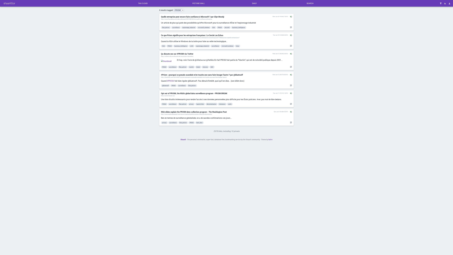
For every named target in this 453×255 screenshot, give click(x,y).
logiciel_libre (200, 104)
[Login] (449, 3)
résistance (222, 104)
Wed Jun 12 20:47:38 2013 (280, 74)
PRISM (179, 10)
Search (310, 3)
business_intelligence (238, 27)
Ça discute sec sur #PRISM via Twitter (177, 54)
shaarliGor (9, 3)
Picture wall (198, 3)
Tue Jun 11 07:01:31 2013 (280, 93)
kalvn (270, 139)
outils (229, 104)
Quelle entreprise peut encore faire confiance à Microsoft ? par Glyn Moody (192, 17)
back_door (199, 122)
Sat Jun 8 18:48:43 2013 (281, 112)
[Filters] (441, 3)
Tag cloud (143, 3)
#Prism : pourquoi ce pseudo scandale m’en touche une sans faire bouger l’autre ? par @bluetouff (202, 75)
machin (191, 67)
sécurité (227, 27)
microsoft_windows (204, 27)
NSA (213, 27)
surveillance (176, 27)
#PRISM (170, 81)
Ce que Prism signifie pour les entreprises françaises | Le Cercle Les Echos (192, 35)
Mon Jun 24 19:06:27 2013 (280, 16)
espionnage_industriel (188, 27)
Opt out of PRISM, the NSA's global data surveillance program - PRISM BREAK (194, 93)
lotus (237, 46)
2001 (212, 67)
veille (191, 46)
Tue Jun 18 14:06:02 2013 (280, 35)
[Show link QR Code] (290, 27)
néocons (205, 67)
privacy (191, 104)
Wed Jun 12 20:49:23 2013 (280, 53)
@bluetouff (165, 85)
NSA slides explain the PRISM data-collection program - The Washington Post (194, 112)
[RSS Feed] (445, 3)
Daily (254, 3)
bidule (198, 67)
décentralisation (211, 104)
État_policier (166, 27)
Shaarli (183, 139)
